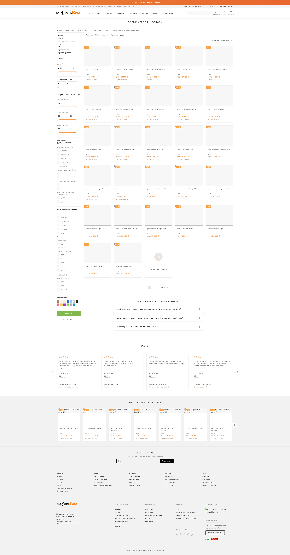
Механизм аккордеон (64, 488)
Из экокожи (104, 35)
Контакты (131, 6)
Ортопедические (63, 491)
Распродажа (168, 13)
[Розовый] (58, 304)
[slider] (58, 71)
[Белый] (61, 301)
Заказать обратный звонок (193, 6)
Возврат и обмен (101, 6)
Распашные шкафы (172, 479)
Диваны (109, 13)
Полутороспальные (100, 479)
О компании (76, 6)
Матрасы (133, 13)
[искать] (209, 13)
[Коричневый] (58, 301)
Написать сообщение (215, 532)
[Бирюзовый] (74, 304)
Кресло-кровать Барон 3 (202, 387)
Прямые (59, 476)
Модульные (206, 479)
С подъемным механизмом (102, 485)
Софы (59, 485)
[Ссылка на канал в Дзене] (188, 534)
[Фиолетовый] (64, 304)
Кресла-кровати (64, 53)
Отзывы (118, 527)
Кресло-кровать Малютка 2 (159, 387)
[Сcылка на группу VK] (176, 534)
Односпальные (98, 476)
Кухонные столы (208, 482)
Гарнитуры (205, 476)
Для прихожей (170, 482)
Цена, (60, 64)
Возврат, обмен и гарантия (125, 518)
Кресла (60, 38)
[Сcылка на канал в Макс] (184, 534)
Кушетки (60, 482)
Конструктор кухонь (209, 485)
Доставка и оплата (88, 6)
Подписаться (166, 461)
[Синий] (67, 301)
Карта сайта (149, 521)
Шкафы (145, 13)
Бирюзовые (114, 35)
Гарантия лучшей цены (153, 515)
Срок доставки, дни (64, 79)
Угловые (60, 479)
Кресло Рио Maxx (110, 387)
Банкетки (61, 59)
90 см (97, 35)
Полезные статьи (120, 6)
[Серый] (74, 301)
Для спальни (170, 485)
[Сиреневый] (71, 304)
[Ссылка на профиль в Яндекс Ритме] (192, 534)
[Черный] (77, 301)
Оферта (118, 524)
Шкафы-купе (169, 476)
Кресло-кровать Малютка (68, 387)
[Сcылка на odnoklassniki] (180, 534)
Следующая (165, 287)
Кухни (155, 13)
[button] (96, 65)
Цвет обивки (62, 297)
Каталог (118, 510)
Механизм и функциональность (64, 141)
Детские (132, 482)
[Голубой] (71, 301)
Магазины (149, 512)
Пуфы (60, 56)
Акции (110, 6)
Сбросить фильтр (68, 319)
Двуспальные (98, 482)
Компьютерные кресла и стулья (67, 42)
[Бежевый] (64, 301)
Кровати (120, 13)
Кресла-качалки (64, 50)
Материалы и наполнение (67, 209)
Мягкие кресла (63, 47)
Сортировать (225, 41)
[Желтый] (61, 304)
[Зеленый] (67, 304)
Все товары (95, 13)
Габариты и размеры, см (66, 95)
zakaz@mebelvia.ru (182, 515)
